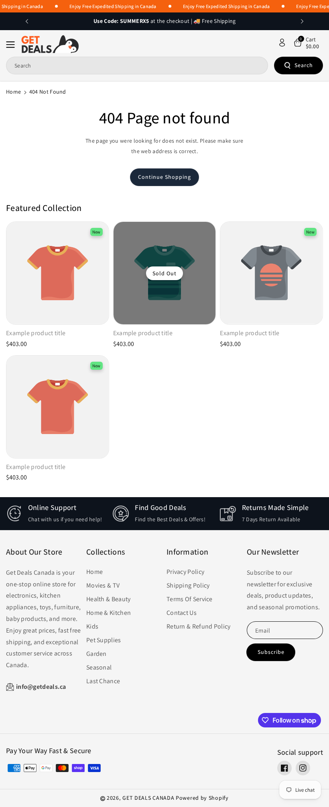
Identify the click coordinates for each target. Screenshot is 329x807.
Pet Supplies (103, 640)
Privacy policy (185, 571)
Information (187, 552)
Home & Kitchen (108, 612)
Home (13, 91)
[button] (13, 44)
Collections (105, 552)
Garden (96, 653)
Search (303, 65)
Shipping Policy (188, 585)
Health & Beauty (108, 599)
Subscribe (271, 651)
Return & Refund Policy (199, 626)
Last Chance (103, 681)
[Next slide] (302, 21)
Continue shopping (164, 176)
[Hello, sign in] (282, 42)
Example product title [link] (35, 333)
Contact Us (182, 612)
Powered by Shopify (202, 797)
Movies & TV (103, 585)
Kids (92, 626)
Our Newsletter (273, 552)
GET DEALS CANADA (148, 797)
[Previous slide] (27, 21)
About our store (34, 552)
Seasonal (99, 667)
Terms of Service (190, 599)
